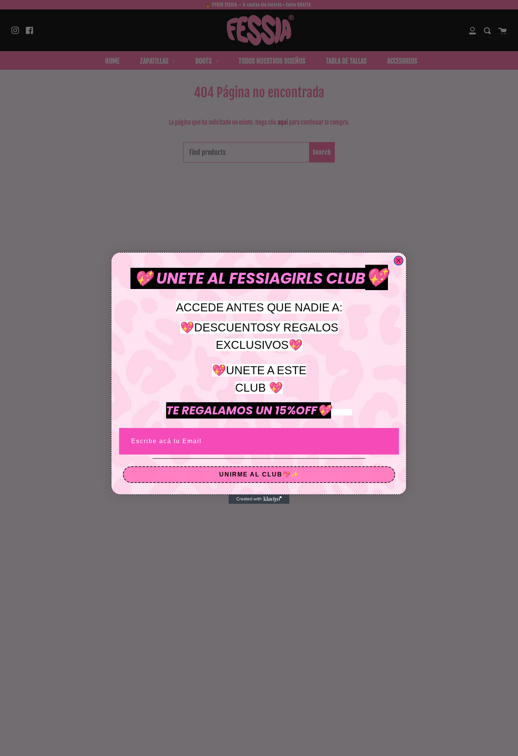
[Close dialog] (398, 260)
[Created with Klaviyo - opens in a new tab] (259, 499)
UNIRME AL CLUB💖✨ (259, 474)
